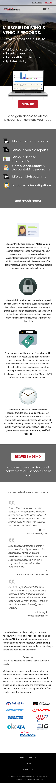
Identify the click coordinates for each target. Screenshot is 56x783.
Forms (28, 763)
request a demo (28, 456)
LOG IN (48, 3)
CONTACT (37, 3)
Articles (28, 769)
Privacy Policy (28, 757)
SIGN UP (28, 104)
